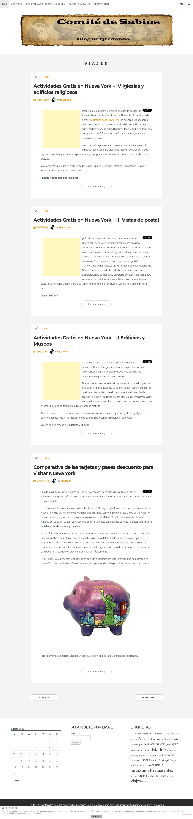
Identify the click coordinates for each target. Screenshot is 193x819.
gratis (169, 744)
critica (166, 739)
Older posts (44, 697)
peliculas (154, 760)
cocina (159, 733)
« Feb (16, 780)
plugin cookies (186, 814)
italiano (139, 750)
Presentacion (101, 4)
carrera (146, 733)
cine (153, 733)
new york (142, 755)
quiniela (157, 765)
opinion (169, 755)
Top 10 (155, 776)
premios (134, 765)
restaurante (140, 770)
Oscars (145, 760)
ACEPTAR (96, 816)
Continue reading (100, 187)
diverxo (133, 745)
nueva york (157, 755)
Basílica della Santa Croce (107, 119)
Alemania (139, 733)
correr (157, 739)
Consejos (146, 738)
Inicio (5, 4)
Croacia (174, 739)
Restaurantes (161, 770)
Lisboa (148, 750)
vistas (143, 781)
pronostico (145, 765)
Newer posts (149, 697)
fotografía (139, 745)
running (142, 775)
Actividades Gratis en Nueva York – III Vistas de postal (96, 220)
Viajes (46, 77)
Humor (133, 751)
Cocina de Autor (168, 734)
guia (175, 744)
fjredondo (65, 99)
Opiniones (135, 760)
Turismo (162, 776)
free (146, 744)
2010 (132, 734)
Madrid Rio (171, 750)
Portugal (164, 760)
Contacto (16, 4)
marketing (134, 756)
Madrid (159, 749)
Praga (173, 760)
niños (149, 755)
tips (150, 775)
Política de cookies (79, 4)
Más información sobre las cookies (45, 4)
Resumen (134, 776)
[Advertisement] (61, 129)
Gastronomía (156, 744)
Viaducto (170, 776)
